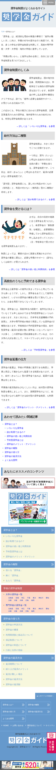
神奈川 (41, 598)
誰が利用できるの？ (16, 432)
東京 (34, 598)
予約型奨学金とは (15, 440)
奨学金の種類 (11, 448)
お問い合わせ (18, 725)
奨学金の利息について (16, 645)
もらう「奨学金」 (14, 580)
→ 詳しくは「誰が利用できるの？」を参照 (35, 199)
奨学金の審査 (12, 630)
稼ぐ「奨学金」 (13, 575)
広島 (27, 600)
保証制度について (14, 640)
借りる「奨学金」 (14, 570)
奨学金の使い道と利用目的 (19, 436)
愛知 (47, 598)
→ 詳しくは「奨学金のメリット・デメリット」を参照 (29, 407)
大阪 (15, 600)
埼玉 (22, 598)
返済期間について (14, 664)
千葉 (28, 598)
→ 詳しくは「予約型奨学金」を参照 (38, 350)
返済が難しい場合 (14, 674)
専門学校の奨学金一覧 (16, 605)
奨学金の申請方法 (14, 625)
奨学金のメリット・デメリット (21, 444)
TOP (2, 32)
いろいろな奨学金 (15, 428)
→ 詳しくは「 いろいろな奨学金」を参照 (35, 126)
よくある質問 (11, 460)
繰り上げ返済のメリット (17, 669)
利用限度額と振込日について (19, 635)
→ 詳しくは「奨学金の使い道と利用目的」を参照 (31, 269)
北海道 (10, 598)
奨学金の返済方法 (13, 456)
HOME (6, 725)
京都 (9, 600)
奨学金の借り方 (12, 452)
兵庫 (21, 600)
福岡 (32, 600)
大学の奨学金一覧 (14, 594)
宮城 (17, 598)
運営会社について (34, 725)
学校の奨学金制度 (12, 588)
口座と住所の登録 (14, 650)
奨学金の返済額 (13, 684)
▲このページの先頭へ (44, 696)
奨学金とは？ (11, 424)
